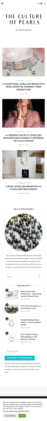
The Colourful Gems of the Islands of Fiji (31, 307)
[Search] (45, 3)
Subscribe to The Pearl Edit (19, 358)
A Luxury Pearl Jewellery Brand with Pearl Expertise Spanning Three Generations (23, 87)
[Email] (41, 3)
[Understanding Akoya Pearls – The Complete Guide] (11, 323)
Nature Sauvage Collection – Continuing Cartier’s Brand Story (31, 293)
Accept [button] (22, 416)
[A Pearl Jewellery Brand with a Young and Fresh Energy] (23, 164)
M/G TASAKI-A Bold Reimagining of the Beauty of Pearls (29, 336)
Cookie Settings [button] (10, 416)
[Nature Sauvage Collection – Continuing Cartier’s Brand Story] (11, 294)
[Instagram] (38, 3)
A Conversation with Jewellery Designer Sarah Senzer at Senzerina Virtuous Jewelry (23, 138)
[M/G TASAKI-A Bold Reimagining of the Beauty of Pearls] (11, 338)
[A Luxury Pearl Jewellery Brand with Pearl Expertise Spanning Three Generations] (23, 62)
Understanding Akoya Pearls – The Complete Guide (31, 322)
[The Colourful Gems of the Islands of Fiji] (11, 309)
